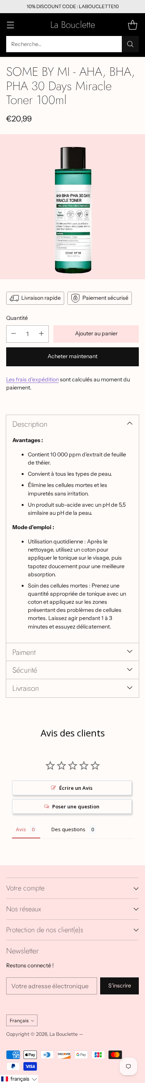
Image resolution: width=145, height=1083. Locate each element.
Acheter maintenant (72, 356)
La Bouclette (63, 1034)
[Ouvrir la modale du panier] (132, 24)
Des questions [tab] (68, 829)
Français (19, 1020)
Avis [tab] (21, 829)
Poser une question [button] (75, 806)
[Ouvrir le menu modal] (10, 24)
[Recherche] (130, 44)
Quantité (17, 317)
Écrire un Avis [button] (75, 787)
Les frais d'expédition (32, 379)
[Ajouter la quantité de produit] (41, 334)
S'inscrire (119, 985)
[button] (19, 1079)
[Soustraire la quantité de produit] (13, 334)
